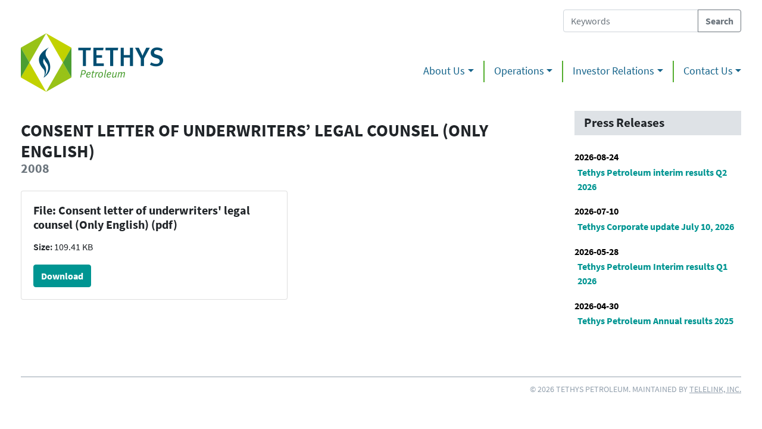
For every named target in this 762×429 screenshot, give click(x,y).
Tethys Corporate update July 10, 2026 (655, 226)
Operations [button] (519, 70)
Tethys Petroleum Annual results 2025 (655, 321)
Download (62, 276)
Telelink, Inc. (715, 389)
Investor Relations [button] (613, 70)
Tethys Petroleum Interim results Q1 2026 (652, 273)
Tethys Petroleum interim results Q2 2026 (652, 179)
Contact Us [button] (708, 70)
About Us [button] (444, 70)
